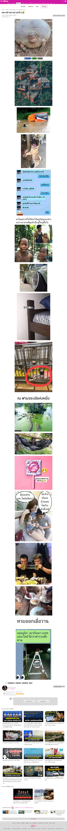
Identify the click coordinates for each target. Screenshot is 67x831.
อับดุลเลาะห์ (7, 16)
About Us (38, 828)
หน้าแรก (9, 3)
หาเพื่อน (23, 3)
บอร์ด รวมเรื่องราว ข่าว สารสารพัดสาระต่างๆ (17, 9)
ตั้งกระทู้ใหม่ (33, 818)
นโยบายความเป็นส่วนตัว (16, 828)
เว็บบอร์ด (18, 3)
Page (51, 3)
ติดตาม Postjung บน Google (59, 15)
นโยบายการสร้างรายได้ (32, 828)
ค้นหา (37, 6)
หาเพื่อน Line (31, 3)
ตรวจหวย (13, 3)
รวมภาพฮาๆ (10, 683)
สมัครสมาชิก (43, 701)
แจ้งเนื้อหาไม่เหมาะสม (59, 828)
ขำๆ (30, 683)
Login (29, 701)
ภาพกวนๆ (18, 683)
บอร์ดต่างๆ (30, 6)
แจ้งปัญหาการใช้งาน (51, 828)
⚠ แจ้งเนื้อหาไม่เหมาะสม (58, 686)
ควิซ (40, 3)
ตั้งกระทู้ (44, 6)
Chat (26, 3)
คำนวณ (43, 3)
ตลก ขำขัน (24, 683)
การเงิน (47, 3)
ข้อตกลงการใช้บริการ (7, 828)
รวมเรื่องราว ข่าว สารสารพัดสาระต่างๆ (23, 807)
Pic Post (36, 3)
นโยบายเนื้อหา (24, 828)
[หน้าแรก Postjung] (5, 1)
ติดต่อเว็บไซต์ (44, 828)
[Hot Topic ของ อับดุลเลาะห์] (4, 690)
